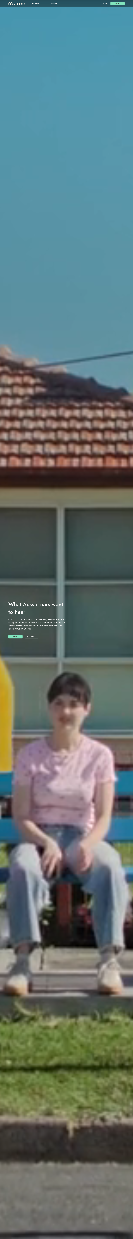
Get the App (14, 636)
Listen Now (30, 636)
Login (105, 3)
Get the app (116, 3)
